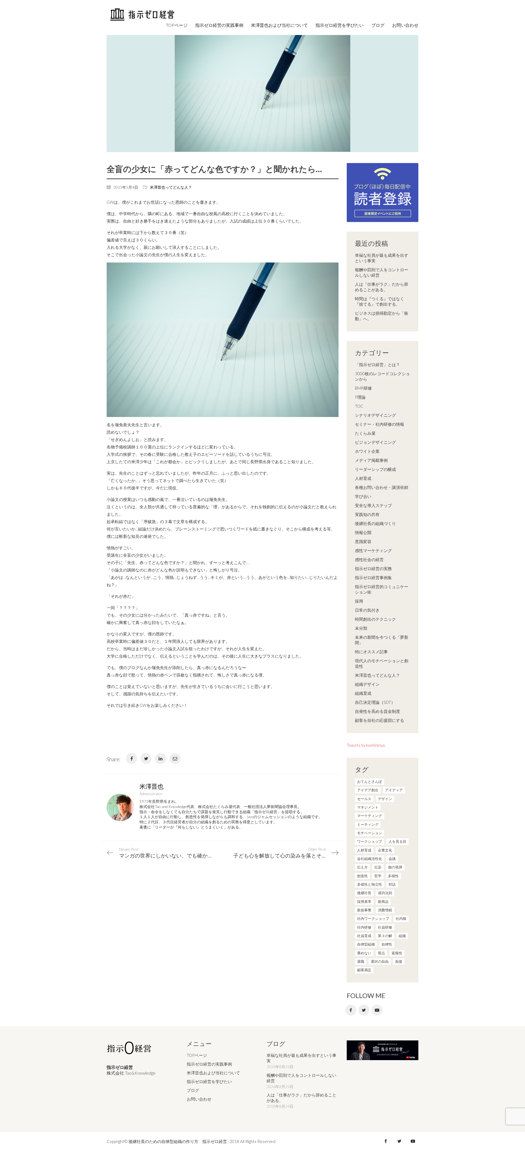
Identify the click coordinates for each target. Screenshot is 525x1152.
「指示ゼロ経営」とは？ (377, 364)
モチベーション (369, 833)
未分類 (361, 628)
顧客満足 (364, 970)
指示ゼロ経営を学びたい (209, 1081)
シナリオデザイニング (375, 415)
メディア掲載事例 (371, 460)
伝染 (377, 867)
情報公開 (363, 532)
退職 (360, 961)
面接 (398, 961)
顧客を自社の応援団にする (379, 720)
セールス (364, 799)
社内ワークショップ (373, 918)
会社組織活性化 (369, 858)
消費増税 (385, 910)
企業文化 (385, 850)
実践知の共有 (367, 514)
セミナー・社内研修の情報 (379, 424)
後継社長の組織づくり (375, 523)
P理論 (360, 397)
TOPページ (197, 1055)
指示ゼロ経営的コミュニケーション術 (381, 589)
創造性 (362, 876)
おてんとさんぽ (369, 781)
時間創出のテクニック (375, 619)
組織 (402, 936)
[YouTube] (377, 1010)
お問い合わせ (199, 1098)
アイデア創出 (367, 790)
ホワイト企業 (367, 451)
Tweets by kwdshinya (366, 745)
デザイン (385, 799)
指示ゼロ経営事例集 (373, 577)
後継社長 (364, 893)
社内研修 (364, 927)
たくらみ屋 (365, 433)
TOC (359, 406)
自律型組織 (366, 944)
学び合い (363, 496)
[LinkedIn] (160, 758)
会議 (392, 858)
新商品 (383, 901)
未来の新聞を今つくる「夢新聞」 (381, 640)
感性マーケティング (373, 550)
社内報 (401, 918)
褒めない (364, 953)
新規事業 (364, 910)
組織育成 (363, 693)
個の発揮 (395, 867)
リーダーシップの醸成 (375, 469)
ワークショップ (369, 841)
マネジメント (367, 807)
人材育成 (363, 478)
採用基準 (364, 901)
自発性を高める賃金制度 (377, 711)
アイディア (394, 790)
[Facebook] (131, 758)
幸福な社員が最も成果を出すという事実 (381, 258)
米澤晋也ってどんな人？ (171, 187)
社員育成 (364, 936)
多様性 (393, 876)
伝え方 (362, 867)
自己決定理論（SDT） (375, 702)
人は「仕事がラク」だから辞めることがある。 (381, 287)
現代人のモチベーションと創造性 (381, 663)
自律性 (386, 944)
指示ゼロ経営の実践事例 (209, 1063)
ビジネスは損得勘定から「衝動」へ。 (381, 316)
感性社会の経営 (369, 559)
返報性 (397, 953)
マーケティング (369, 815)
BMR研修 (363, 388)
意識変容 (363, 541)
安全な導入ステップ (373, 505)
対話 (392, 884)
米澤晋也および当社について (213, 1072)
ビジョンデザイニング (375, 442)
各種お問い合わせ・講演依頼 (381, 487)
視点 (381, 953)
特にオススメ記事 (371, 651)
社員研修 (385, 927)
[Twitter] (146, 758)
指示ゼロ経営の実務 (373, 568)
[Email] (175, 758)
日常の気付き (367, 610)
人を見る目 (397, 841)
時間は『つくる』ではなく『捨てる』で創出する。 (379, 301)
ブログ (193, 1090)
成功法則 (385, 893)
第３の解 (385, 936)
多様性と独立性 (369, 884)
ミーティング (367, 824)
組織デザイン (367, 684)
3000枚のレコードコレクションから (382, 376)
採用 (359, 601)
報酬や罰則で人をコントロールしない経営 (381, 272)
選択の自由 (380, 961)
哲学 (377, 876)
